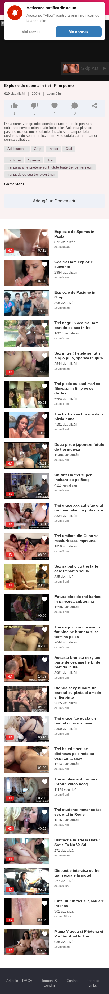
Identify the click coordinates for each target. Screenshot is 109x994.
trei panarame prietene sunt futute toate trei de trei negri (50, 167)
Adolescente (16, 149)
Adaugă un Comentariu (54, 201)
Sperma (34, 160)
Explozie (14, 160)
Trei (50, 160)
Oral (69, 149)
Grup (37, 149)
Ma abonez (79, 32)
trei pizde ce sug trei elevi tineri (31, 174)
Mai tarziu (30, 32)
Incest (53, 149)
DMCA (27, 981)
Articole (12, 981)
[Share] (95, 105)
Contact (73, 981)
